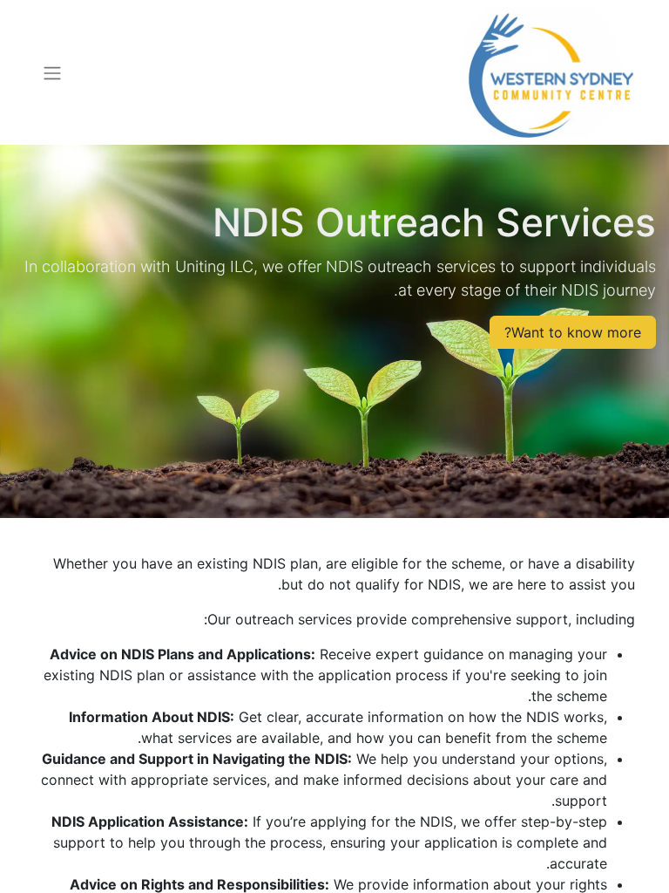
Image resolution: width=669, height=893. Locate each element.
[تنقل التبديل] (52, 72)
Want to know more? (572, 332)
